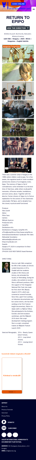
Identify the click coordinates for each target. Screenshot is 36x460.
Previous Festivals (7, 409)
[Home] (5, 6)
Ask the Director (16, 28)
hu (34, 9)
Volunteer (5, 413)
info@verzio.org (11, 451)
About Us (4, 406)
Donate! (11, 422)
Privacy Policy (6, 416)
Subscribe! (12, 428)
